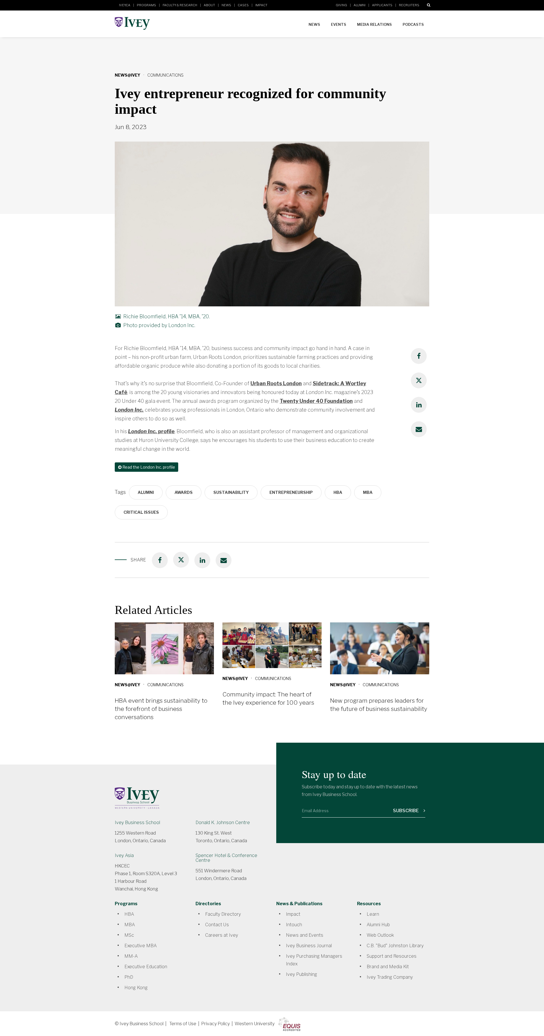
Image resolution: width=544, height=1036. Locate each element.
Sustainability (231, 492)
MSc (129, 935)
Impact (261, 5)
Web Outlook (380, 935)
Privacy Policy (215, 1023)
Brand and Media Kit (388, 966)
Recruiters (409, 5)
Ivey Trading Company (390, 977)
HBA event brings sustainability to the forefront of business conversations (161, 709)
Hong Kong (136, 987)
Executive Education (145, 966)
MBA (368, 492)
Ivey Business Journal (309, 945)
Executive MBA (140, 945)
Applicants (382, 5)
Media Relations (374, 24)
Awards (184, 492)
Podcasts (413, 24)
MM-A (131, 956)
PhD (128, 977)
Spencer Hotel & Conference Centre (226, 858)
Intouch (294, 924)
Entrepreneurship (291, 492)
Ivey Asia (124, 855)
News (226, 5)
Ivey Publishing (301, 974)
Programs (146, 5)
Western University (255, 1023)
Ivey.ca (124, 5)
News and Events (304, 935)
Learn (373, 914)
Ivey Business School (137, 822)
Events (338, 24)
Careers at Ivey (221, 935)
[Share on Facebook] (419, 356)
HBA (337, 492)
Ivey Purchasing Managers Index (314, 959)
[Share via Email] (419, 429)
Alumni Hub (378, 924)
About (209, 5)
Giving (341, 5)
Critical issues (141, 512)
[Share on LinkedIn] (419, 405)
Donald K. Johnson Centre (223, 822)
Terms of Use (182, 1023)
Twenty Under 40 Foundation (316, 401)
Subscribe (406, 810)
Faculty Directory (223, 914)
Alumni (360, 5)
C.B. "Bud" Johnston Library (395, 945)
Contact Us (217, 924)
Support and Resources (391, 956)
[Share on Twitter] (419, 380)
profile (151, 431)
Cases (243, 5)
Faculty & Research (180, 5)
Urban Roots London (276, 383)
